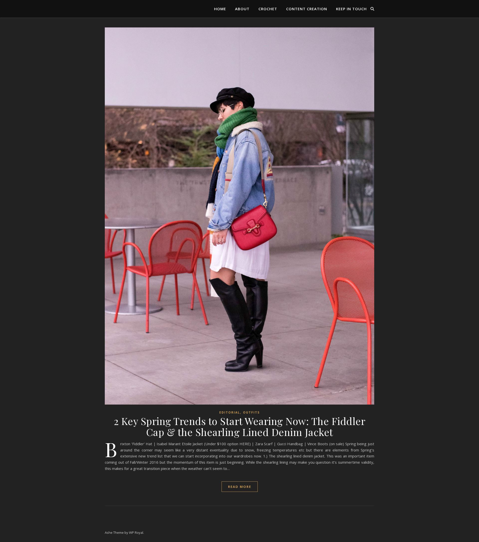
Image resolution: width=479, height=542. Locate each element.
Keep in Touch (351, 8)
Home (220, 8)
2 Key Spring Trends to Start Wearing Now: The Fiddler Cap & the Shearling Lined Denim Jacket (239, 426)
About (242, 8)
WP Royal (136, 532)
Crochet (267, 8)
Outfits (251, 412)
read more (239, 486)
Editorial (229, 412)
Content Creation (306, 8)
